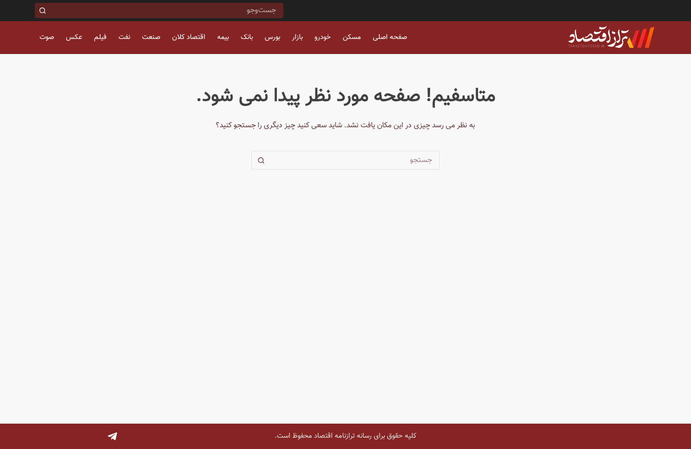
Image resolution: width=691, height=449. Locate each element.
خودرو (322, 37)
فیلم (100, 37)
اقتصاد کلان (188, 37)
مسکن (352, 37)
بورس (272, 37)
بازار (297, 37)
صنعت (151, 37)
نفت (124, 37)
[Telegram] (112, 436)
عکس (74, 37)
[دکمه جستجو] (42, 10)
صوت (46, 37)
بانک (247, 37)
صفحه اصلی (390, 37)
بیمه (223, 37)
